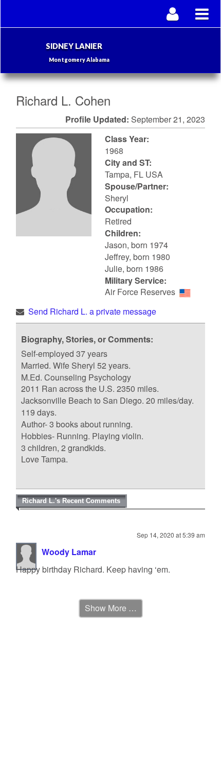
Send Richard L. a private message (92, 311)
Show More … (111, 608)
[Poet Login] (173, 13)
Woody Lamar (69, 551)
